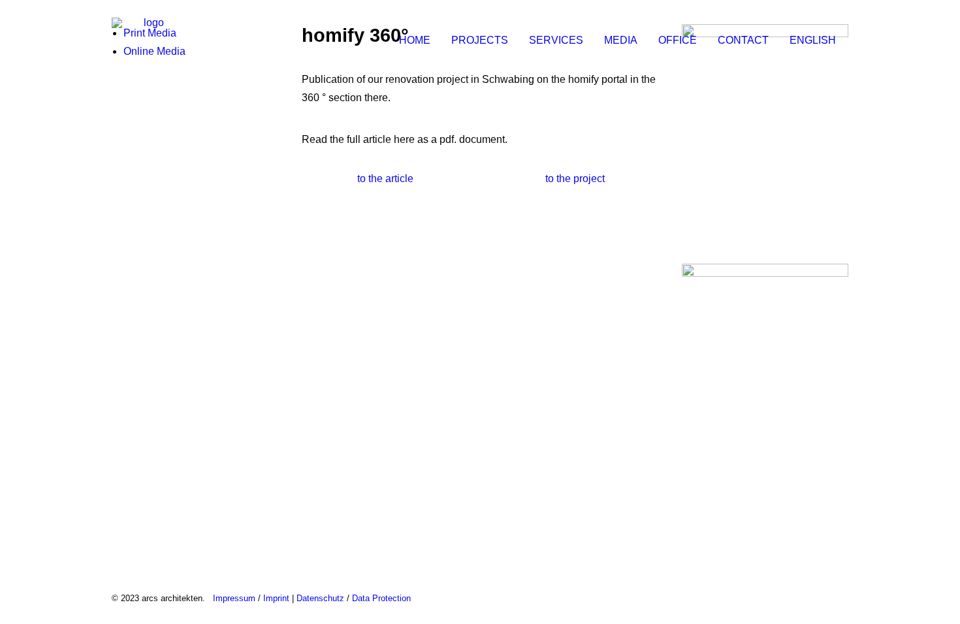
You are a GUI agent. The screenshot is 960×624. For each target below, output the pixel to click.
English (813, 40)
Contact (743, 40)
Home (414, 40)
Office (677, 40)
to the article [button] (385, 178)
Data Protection (381, 598)
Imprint (276, 598)
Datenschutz (320, 598)
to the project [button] (575, 178)
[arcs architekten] (148, 40)
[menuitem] (419, 40)
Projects (479, 40)
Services (556, 40)
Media (620, 40)
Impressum (234, 598)
